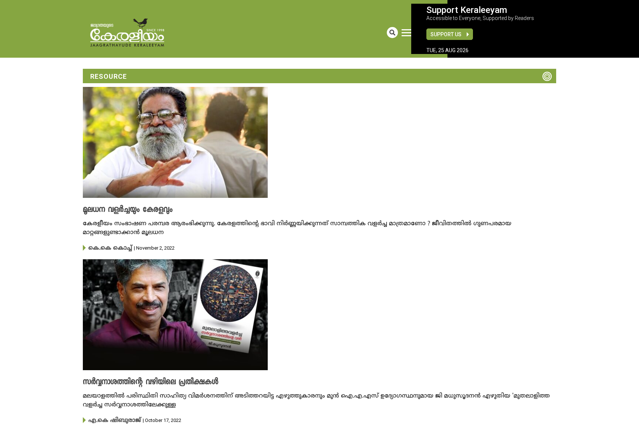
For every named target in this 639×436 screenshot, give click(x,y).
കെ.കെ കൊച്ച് (106, 248)
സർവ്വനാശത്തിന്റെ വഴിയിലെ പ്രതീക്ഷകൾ (141, 381)
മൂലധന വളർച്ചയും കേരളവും (121, 210)
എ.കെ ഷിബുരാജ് (110, 419)
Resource (108, 76)
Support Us (446, 34)
